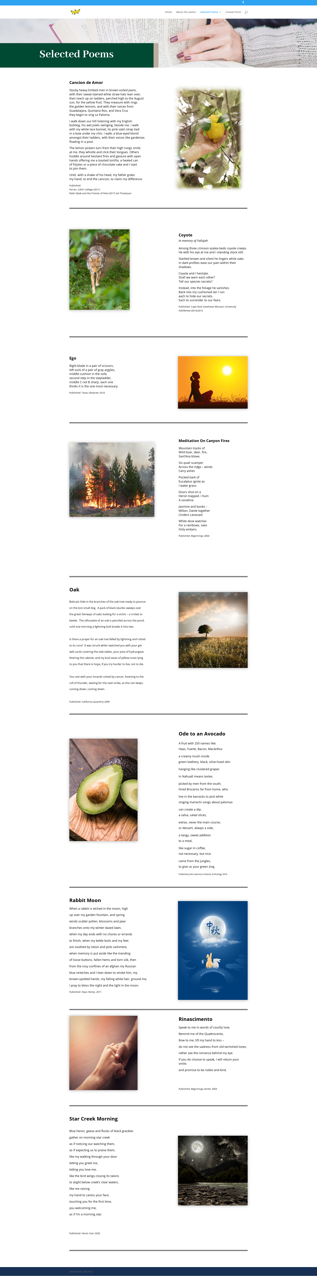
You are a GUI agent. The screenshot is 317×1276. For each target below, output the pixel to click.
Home (168, 12)
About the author (186, 12)
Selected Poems (209, 12)
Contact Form (233, 12)
